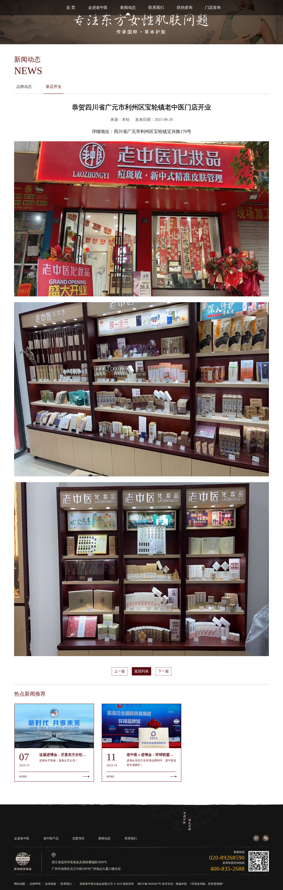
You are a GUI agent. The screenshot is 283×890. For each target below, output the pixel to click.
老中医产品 (51, 838)
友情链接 (50, 883)
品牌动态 (24, 86)
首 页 (70, 7)
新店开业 (53, 86)
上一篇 (119, 671)
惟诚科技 (181, 883)
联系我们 (156, 7)
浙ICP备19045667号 (149, 883)
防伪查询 (184, 7)
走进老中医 (98, 7)
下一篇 (163, 671)
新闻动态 (128, 7)
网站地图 (19, 883)
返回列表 (141, 671)
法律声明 (35, 883)
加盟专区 (78, 838)
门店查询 (213, 7)
